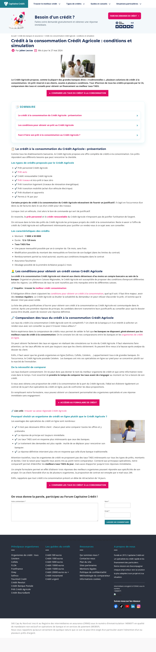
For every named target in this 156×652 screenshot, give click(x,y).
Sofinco (14, 575)
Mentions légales (88, 568)
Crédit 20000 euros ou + (57, 572)
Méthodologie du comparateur (95, 575)
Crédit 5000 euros (54, 562)
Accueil (13, 36)
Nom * (107, 501)
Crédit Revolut (18, 582)
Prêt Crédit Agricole (21, 589)
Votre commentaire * (18, 501)
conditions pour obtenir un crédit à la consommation (77, 293)
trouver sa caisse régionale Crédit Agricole (46, 410)
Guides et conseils (99, 4)
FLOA (13, 565)
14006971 (117, 591)
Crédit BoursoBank (20, 592)
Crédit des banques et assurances (30, 36)
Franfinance (17, 568)
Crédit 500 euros (53, 555)
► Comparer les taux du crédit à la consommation (77, 93)
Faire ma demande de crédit (124, 16)
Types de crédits (73, 4)
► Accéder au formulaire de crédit (77, 402)
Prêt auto (22, 172)
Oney (13, 572)
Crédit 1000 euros (54, 558)
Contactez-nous (87, 558)
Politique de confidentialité (93, 572)
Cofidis (14, 562)
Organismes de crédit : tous (24, 555)
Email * (107, 511)
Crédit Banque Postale (22, 585)
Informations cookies (90, 579)
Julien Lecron (26, 50)
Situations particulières (127, 4)
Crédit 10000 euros (54, 565)
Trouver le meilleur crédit (45, 4)
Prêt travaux (24, 180)
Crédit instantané (54, 575)
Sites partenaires (88, 565)
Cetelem (15, 558)
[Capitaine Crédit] (14, 4)
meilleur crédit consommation (50, 288)
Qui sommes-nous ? (89, 555)
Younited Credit (19, 579)
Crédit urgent (52, 579)
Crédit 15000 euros (54, 568)
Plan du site (85, 562)
